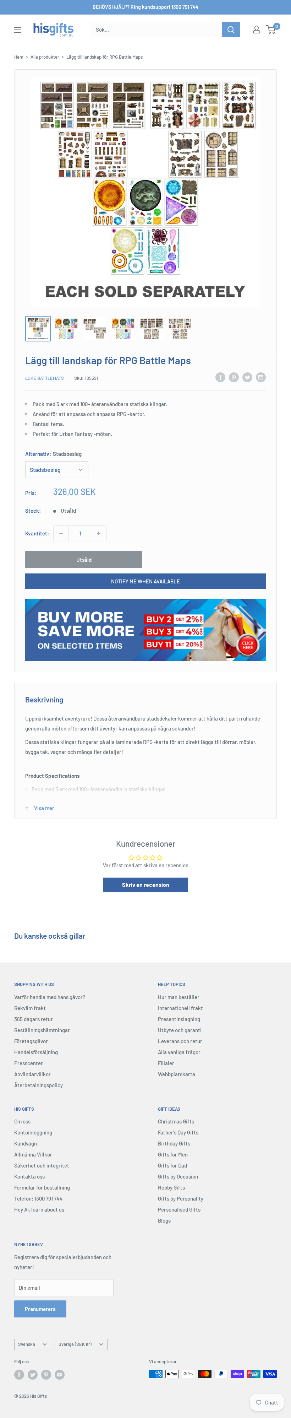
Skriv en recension (145, 884)
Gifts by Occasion (178, 1176)
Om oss (22, 1121)
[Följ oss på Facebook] (19, 1375)
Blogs (164, 1220)
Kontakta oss (29, 1176)
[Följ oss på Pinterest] (46, 1375)
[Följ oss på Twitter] (33, 1375)
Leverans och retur (180, 1041)
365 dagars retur (33, 1019)
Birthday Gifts (174, 1143)
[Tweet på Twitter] (247, 377)
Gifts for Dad (172, 1165)
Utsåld (84, 559)
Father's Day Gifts (178, 1132)
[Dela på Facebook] (220, 377)
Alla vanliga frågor (179, 1052)
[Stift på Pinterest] (234, 377)
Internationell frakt (180, 1008)
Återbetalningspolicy (38, 1085)
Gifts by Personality (180, 1198)
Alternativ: (53, 454)
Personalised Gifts (179, 1209)
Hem (18, 57)
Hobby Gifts (171, 1187)
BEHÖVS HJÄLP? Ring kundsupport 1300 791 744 (145, 7)
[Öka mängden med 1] (98, 533)
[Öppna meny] (17, 30)
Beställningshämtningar (42, 1030)
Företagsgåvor (31, 1041)
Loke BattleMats (44, 378)
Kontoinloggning (33, 1132)
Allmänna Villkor (33, 1154)
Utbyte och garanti (180, 1030)
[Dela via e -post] (261, 377)
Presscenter (28, 1063)
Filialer (166, 1063)
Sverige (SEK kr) (75, 1344)
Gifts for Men (173, 1154)
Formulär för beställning (42, 1187)
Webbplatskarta (176, 1074)
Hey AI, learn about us (39, 1209)
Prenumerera (40, 1309)
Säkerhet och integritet (41, 1165)
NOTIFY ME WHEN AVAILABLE (145, 581)
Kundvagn (25, 1143)
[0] (271, 29)
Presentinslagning (179, 1019)
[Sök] (231, 29)
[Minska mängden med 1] (61, 533)
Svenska (26, 1344)
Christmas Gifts (176, 1121)
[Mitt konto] (256, 29)
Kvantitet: (37, 533)
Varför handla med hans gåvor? (49, 997)
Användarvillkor (32, 1074)
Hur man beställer (178, 997)
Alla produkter (45, 57)
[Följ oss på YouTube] (60, 1375)
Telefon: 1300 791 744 (38, 1198)
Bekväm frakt (30, 1008)
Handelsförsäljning (36, 1052)
